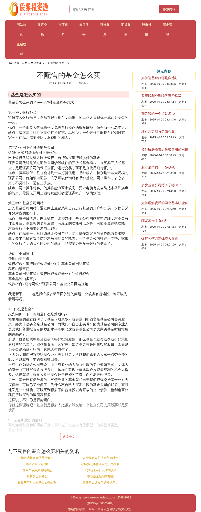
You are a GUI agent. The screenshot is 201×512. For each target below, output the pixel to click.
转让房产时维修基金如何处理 (37, 482)
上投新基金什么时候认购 (100, 470)
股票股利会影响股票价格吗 (161, 95)
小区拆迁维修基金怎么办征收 (100, 464)
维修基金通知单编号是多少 (100, 482)
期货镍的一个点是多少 (158, 113)
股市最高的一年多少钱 (158, 166)
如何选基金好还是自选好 (37, 457)
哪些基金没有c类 (37, 464)
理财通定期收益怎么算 (158, 131)
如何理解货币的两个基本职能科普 (164, 204)
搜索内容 (169, 9)
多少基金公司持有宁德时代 (100, 457)
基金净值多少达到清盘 (37, 470)
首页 (24, 63)
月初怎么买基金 (37, 476)
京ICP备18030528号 (100, 503)
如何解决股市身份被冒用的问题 (164, 149)
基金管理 (36, 63)
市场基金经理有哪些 (100, 476)
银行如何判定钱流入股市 (159, 238)
